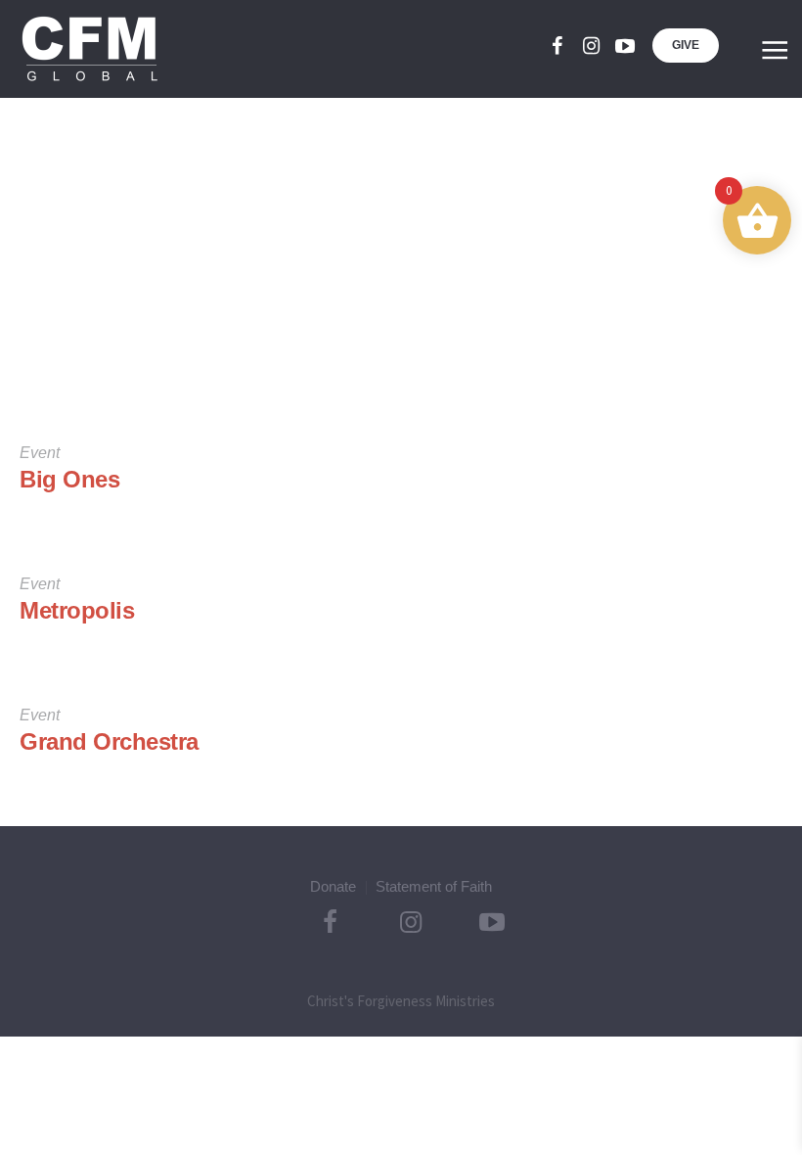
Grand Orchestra (109, 741)
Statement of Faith (434, 886)
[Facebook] (556, 46)
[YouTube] (492, 922)
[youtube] (625, 46)
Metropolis (77, 610)
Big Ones (69, 479)
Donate (333, 886)
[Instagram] (590, 46)
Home (365, 353)
